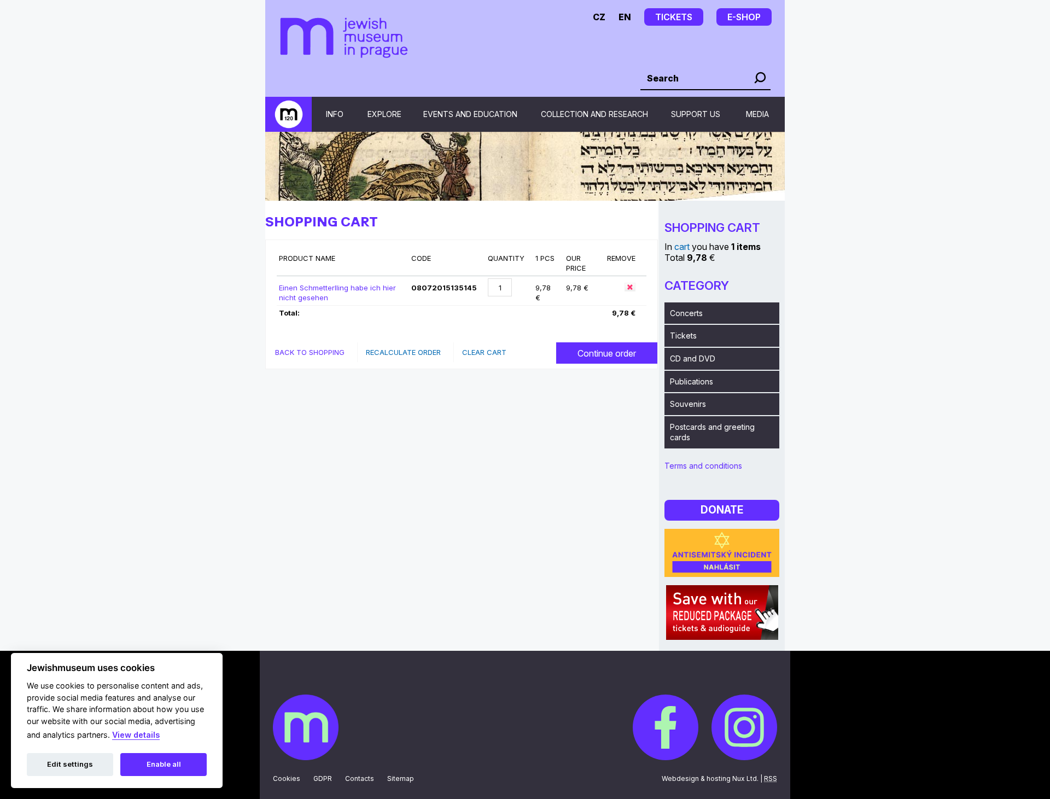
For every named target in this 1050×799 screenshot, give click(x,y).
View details (136, 734)
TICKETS (673, 16)
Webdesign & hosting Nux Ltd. (710, 778)
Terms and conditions (703, 465)
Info (334, 114)
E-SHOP (744, 16)
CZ (599, 16)
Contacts (359, 778)
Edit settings (70, 764)
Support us (695, 114)
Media (757, 114)
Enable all (164, 764)
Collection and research (594, 114)
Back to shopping (310, 352)
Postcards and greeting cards (712, 432)
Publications (691, 381)
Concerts (686, 313)
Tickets (683, 335)
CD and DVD (692, 358)
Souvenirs (688, 404)
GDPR (322, 778)
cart (682, 246)
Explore (384, 114)
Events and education (470, 114)
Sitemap (400, 778)
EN (625, 16)
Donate (722, 510)
